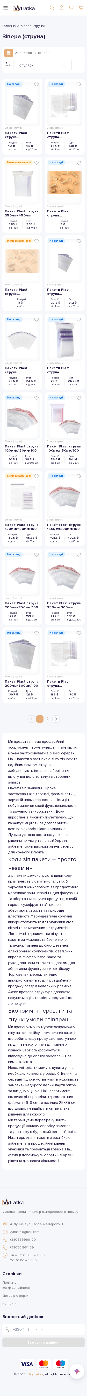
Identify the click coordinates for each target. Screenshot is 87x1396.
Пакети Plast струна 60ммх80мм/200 (19, 292)
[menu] (5, 8)
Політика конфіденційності (16, 1285)
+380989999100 (23, 1240)
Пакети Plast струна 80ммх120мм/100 (20, 370)
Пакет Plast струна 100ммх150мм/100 (64, 448)
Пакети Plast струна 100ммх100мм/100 (63, 370)
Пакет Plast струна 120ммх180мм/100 (22, 527)
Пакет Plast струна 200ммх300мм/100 (22, 683)
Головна (9, 26)
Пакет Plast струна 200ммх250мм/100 (22, 605)
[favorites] (71, 7)
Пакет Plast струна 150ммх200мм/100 (64, 527)
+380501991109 (22, 1247)
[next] (56, 719)
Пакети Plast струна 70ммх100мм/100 (62, 292)
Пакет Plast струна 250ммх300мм (64, 605)
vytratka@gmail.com (24, 1232)
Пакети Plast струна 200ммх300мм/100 (21, 135)
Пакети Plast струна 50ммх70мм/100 (61, 213)
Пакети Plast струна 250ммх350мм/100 (63, 683)
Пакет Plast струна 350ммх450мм (22, 213)
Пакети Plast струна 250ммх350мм (60, 135)
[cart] (81, 7)
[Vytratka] (24, 8)
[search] (52, 7)
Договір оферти (15, 1296)
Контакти (9, 1304)
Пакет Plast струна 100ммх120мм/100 (22, 448)
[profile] (61, 7)
